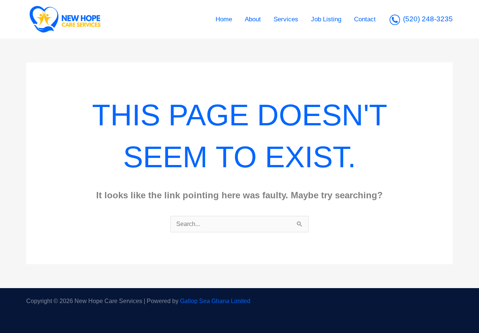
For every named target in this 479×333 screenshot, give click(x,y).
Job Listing (326, 19)
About (253, 19)
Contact (365, 19)
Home (224, 19)
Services (286, 19)
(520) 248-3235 (428, 19)
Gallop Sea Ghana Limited (215, 301)
